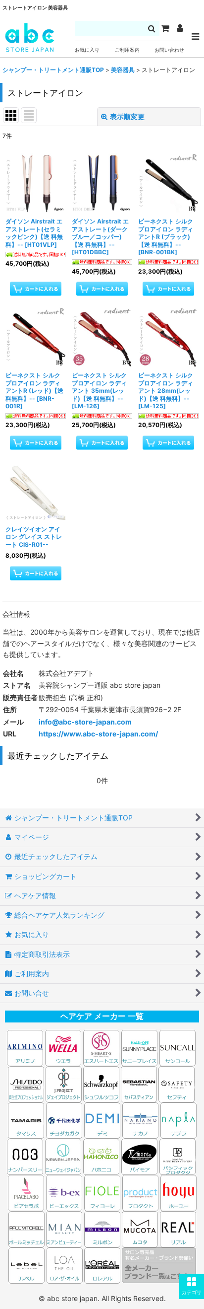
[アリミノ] (25, 1047)
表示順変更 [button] (127, 116)
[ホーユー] (178, 1192)
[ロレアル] (102, 1264)
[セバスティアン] (45, 1083)
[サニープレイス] (139, 1047)
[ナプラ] (178, 1119)
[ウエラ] (63, 1047)
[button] (191, 1286)
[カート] (164, 28)
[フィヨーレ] (102, 1192)
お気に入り (87, 50)
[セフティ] (176, 1083)
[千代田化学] (64, 1119)
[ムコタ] (140, 1228)
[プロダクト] (140, 1192)
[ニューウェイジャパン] (63, 1156)
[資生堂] (26, 1083)
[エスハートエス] (101, 1047)
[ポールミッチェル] (27, 1228)
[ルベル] (26, 1264)
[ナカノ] (140, 1119)
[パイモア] (139, 1156)
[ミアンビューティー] (64, 1228)
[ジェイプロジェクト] (64, 1083)
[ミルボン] (103, 1228)
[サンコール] (177, 1047)
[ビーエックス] (64, 1192)
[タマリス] (26, 1119)
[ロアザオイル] (65, 1264)
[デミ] (102, 1119)
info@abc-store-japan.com (85, 722)
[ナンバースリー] (25, 1156)
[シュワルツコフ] (102, 1083)
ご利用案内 (127, 50)
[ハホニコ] (101, 1156)
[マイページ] (179, 28)
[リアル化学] (178, 1228)
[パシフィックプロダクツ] (177, 1156)
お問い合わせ (169, 50)
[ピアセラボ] (26, 1192)
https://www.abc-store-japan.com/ (98, 733)
